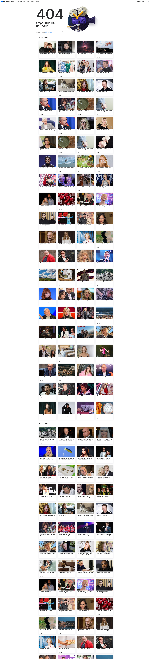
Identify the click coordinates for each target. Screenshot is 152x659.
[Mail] (2, 1)
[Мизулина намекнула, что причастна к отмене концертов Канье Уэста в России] (47, 568)
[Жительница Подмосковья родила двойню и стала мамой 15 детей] (66, 278)
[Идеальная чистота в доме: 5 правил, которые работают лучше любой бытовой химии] (85, 449)
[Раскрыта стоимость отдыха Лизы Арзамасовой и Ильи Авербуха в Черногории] (85, 221)
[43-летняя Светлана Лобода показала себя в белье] (85, 297)
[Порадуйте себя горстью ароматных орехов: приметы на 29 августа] (66, 373)
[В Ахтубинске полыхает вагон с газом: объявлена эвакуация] (47, 449)
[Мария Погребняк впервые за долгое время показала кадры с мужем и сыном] (85, 125)
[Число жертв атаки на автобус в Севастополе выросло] (104, 49)
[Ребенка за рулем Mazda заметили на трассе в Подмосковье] (47, 87)
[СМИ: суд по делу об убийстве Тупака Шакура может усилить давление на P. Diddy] (66, 525)
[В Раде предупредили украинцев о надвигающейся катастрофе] (66, 568)
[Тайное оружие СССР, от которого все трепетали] (104, 506)
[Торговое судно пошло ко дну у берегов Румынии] (104, 316)
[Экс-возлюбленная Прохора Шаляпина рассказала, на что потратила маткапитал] (47, 68)
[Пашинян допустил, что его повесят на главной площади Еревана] (47, 106)
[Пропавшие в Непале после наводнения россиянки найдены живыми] (104, 278)
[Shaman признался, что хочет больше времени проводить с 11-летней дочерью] (47, 125)
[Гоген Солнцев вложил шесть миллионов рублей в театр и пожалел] (85, 202)
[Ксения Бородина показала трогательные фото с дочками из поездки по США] (47, 411)
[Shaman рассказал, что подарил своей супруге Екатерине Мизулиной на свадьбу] (66, 183)
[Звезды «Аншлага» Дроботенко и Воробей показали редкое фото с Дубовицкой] (104, 644)
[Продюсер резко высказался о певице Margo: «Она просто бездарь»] (104, 202)
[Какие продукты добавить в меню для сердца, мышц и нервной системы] (85, 525)
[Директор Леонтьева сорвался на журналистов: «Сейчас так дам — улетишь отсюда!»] (66, 487)
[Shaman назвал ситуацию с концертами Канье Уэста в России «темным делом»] (104, 525)
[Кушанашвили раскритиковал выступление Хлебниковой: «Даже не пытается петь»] (85, 568)
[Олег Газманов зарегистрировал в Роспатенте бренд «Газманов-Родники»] (47, 316)
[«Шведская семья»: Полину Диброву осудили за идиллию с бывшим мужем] (104, 449)
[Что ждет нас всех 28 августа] (85, 49)
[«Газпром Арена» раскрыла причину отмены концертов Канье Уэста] (47, 487)
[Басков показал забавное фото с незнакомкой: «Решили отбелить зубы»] (66, 392)
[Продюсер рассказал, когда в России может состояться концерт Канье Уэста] (66, 430)
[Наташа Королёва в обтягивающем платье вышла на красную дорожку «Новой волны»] (47, 145)
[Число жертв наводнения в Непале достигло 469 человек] (47, 525)
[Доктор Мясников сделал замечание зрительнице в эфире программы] (104, 68)
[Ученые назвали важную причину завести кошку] (66, 87)
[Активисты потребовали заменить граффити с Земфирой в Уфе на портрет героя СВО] (104, 354)
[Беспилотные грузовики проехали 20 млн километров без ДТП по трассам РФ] (104, 430)
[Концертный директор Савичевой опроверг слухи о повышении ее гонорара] (47, 297)
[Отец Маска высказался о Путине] (85, 587)
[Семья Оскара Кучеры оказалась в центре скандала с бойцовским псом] (66, 549)
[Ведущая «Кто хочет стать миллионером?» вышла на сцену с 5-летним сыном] (104, 183)
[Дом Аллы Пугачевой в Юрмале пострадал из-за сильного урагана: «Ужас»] (85, 259)
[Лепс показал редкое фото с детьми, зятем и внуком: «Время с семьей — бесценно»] (66, 259)
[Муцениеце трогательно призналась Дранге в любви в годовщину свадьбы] (47, 221)
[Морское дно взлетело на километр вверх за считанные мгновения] (47, 278)
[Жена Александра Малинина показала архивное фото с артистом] (104, 587)
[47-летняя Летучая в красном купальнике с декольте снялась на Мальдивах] (85, 354)
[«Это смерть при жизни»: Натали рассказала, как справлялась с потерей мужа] (104, 549)
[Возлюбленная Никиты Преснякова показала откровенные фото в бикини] (85, 335)
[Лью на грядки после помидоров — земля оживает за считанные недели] (85, 164)
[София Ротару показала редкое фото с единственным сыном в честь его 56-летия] (47, 183)
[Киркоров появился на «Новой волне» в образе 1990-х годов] (47, 430)
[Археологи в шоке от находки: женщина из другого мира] (66, 587)
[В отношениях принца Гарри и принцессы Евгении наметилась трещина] (66, 297)
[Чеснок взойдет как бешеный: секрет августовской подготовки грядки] (104, 145)
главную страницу (49, 32)
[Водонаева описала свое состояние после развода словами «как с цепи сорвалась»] (85, 373)
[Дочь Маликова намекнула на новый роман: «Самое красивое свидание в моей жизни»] (66, 335)
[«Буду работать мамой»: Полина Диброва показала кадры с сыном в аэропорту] (85, 87)
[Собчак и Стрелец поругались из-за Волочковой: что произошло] (104, 468)
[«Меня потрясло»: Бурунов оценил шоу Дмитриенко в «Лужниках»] (104, 373)
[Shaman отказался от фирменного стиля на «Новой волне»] (85, 644)
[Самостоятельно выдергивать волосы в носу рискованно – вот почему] (104, 164)
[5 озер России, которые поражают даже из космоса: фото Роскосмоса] (104, 240)
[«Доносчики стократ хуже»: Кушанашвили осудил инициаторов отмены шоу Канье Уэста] (66, 606)
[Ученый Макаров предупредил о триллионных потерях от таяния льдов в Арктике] (66, 164)
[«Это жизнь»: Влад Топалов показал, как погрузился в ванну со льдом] (104, 259)
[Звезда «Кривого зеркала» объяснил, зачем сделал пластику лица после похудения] (47, 240)
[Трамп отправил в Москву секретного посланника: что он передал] (104, 487)
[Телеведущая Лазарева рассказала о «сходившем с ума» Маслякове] (85, 240)
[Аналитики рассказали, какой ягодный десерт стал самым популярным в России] (66, 202)
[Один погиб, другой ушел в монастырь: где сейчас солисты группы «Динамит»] (47, 587)
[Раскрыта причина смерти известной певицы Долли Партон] (66, 221)
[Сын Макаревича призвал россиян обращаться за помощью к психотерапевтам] (85, 68)
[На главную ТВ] (4, 1)
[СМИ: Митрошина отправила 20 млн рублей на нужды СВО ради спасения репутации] (66, 240)
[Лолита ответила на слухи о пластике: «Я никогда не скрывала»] (66, 411)
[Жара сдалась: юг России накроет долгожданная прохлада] (85, 183)
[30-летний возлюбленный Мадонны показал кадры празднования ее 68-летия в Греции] (47, 202)
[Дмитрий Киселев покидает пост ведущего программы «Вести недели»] (85, 549)
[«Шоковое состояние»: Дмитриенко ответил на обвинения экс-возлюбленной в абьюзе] (104, 87)
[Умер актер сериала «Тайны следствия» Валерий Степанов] (104, 335)
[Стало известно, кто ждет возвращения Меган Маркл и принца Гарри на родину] (66, 468)
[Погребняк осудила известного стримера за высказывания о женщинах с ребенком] (47, 468)
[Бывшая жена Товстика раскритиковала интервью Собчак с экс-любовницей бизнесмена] (104, 221)
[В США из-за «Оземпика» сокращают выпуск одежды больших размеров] (66, 68)
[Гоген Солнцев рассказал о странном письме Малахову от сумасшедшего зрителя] (104, 606)
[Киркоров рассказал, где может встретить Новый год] (47, 506)
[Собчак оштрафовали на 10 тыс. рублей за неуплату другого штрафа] (85, 487)
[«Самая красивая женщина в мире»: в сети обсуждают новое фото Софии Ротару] (104, 392)
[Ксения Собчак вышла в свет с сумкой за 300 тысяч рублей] (85, 468)
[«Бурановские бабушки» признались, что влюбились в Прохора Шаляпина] (66, 644)
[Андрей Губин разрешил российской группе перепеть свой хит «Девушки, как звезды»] (85, 392)
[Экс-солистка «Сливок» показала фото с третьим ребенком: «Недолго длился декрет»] (85, 316)
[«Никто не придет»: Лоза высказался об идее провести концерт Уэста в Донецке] (104, 297)
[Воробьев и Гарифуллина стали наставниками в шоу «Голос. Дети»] (85, 430)
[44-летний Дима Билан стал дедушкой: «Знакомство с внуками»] (47, 392)
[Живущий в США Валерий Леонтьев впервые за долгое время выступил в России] (47, 335)
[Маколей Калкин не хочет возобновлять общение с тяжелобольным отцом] (66, 449)
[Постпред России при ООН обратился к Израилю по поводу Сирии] (47, 373)
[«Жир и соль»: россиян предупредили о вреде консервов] (85, 106)
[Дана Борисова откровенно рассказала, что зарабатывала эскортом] (47, 606)
